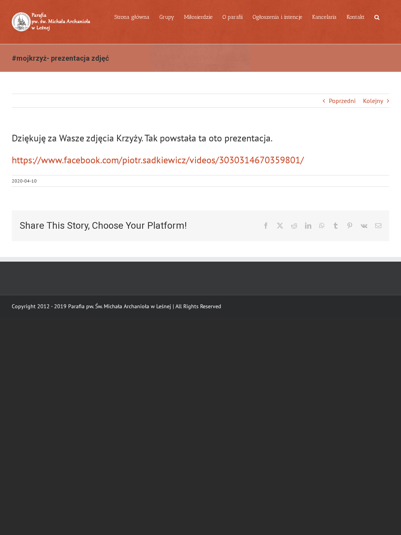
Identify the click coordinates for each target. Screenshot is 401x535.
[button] (376, 16)
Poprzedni (342, 101)
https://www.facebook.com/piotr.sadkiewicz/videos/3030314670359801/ (158, 160)
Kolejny (373, 101)
